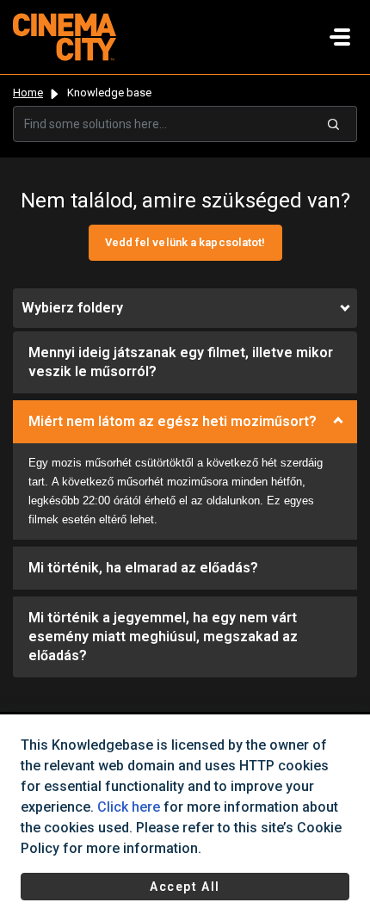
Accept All (185, 886)
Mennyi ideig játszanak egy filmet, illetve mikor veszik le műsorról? (180, 362)
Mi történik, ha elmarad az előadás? (143, 567)
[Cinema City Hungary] (64, 36)
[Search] (334, 124)
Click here (128, 807)
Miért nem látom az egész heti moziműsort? (172, 421)
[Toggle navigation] (340, 37)
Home (28, 92)
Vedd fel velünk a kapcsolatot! (185, 242)
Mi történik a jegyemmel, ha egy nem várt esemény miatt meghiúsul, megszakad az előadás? (163, 636)
